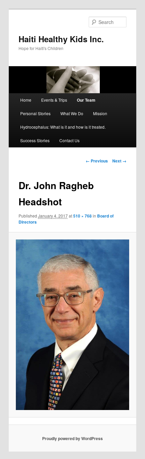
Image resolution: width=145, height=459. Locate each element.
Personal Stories (35, 113)
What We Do (71, 113)
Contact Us (69, 140)
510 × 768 (82, 216)
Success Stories (35, 140)
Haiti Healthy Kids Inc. (61, 39)
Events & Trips (54, 100)
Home (25, 100)
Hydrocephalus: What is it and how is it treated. (63, 127)
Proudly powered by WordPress (72, 438)
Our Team (86, 100)
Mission (100, 113)
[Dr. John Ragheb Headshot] (72, 324)
